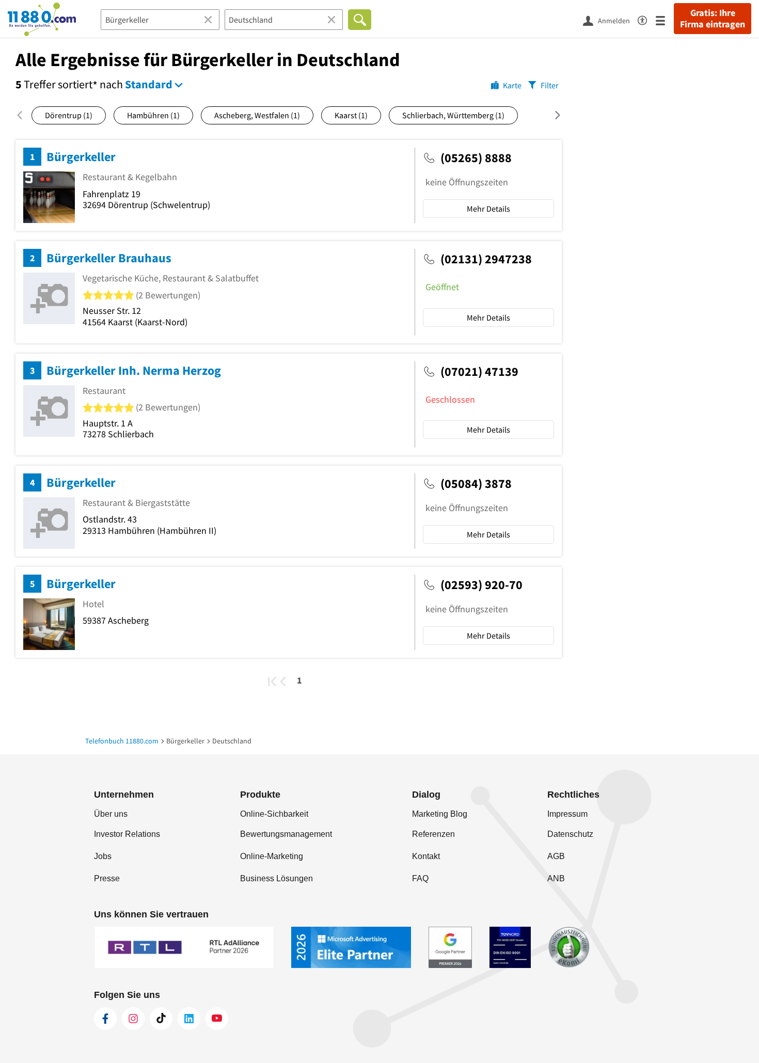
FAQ (420, 878)
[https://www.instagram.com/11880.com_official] (133, 1018)
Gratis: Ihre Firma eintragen (712, 18)
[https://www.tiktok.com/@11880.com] (161, 1018)
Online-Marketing (271, 856)
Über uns (111, 814)
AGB (556, 856)
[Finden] (359, 19)
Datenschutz (570, 834)
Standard (148, 84)
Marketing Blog (439, 814)
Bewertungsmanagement (286, 834)
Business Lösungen (276, 878)
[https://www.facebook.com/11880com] (105, 1018)
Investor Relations (127, 834)
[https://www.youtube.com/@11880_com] (216, 1018)
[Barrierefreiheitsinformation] (647, 19)
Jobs (103, 856)
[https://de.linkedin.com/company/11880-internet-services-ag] (189, 1018)
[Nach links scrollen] (23, 115)
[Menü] (665, 20)
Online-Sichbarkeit (274, 814)
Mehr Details (488, 208)
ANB (556, 878)
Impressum (567, 814)
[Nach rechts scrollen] (551, 115)
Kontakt (426, 856)
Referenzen (433, 834)
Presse (107, 878)
